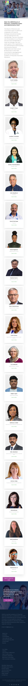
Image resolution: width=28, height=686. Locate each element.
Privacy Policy (5, 668)
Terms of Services (6, 670)
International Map (7, 638)
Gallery (4, 651)
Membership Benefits (8, 639)
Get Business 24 (18, 681)
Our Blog (4, 649)
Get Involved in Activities (8, 659)
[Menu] (24, 3)
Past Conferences (7, 654)
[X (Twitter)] (11, 684)
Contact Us (5, 675)
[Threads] (18, 684)
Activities (4, 635)
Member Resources (7, 665)
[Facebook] (9, 684)
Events (4, 643)
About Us (4, 633)
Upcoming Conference (8, 652)
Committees (5, 636)
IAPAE (12, 679)
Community (5, 641)
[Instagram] (16, 684)
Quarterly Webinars (7, 655)
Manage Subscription (7, 667)
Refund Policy (5, 671)
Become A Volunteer (8, 657)
